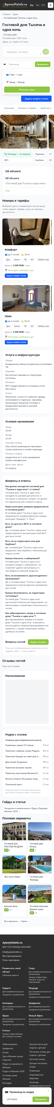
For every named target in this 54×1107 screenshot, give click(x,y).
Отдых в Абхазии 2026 (13, 1071)
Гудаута (6, 988)
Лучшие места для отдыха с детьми (38, 1046)
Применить (43, 64)
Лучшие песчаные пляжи (38, 1065)
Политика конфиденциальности (40, 1084)
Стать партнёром (10, 960)
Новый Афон (36, 1015)
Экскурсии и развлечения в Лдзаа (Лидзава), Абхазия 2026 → (26, 810)
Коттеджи (7, 1083)
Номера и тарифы (27, 108)
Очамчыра (34, 1070)
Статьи (6, 1030)
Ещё (7, 190)
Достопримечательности (13, 992)
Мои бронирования (11, 956)
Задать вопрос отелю (36, 98)
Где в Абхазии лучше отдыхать (12, 1058)
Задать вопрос (38, 642)
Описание (9, 108)
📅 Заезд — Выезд (15, 82)
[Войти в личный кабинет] (50, 5)
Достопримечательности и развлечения (40, 973)
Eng (37, 5)
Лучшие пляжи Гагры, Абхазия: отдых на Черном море (38, 979)
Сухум (5, 1052)
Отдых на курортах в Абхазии (12, 1066)
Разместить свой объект (11, 970)
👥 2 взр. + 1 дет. (14, 74)
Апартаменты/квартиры (36, 1076)
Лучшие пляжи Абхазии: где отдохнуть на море (12, 1035)
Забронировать (9, 1044)
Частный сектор (37, 1059)
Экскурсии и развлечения (13, 995)
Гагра (32, 968)
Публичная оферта (10, 975)
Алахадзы (7, 1003)
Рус (31, 5)
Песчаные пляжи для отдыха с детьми (39, 1053)
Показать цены (27, 89)
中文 (43, 5)
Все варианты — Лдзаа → (17, 921)
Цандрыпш (34, 1003)
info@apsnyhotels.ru (12, 952)
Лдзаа (15, 14)
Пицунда (33, 988)
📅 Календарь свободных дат (19, 270)
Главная (6, 14)
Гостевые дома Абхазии (9, 1077)
